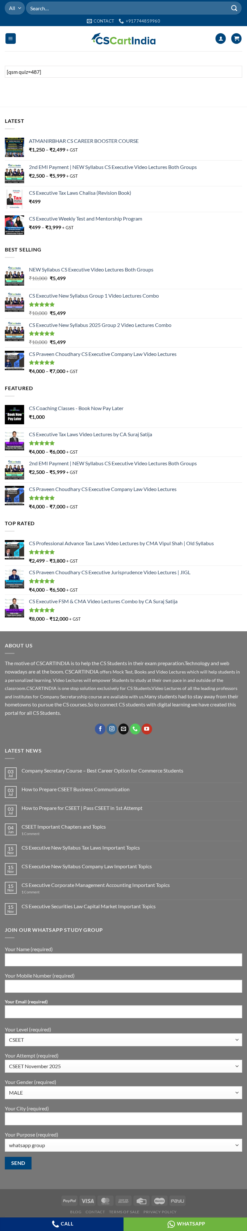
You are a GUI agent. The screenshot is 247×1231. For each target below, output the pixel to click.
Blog (75, 1211)
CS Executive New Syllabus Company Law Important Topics (87, 866)
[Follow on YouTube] (147, 729)
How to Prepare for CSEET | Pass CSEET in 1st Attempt (82, 808)
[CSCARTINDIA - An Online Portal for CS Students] (123, 38)
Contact (95, 1211)
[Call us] (135, 729)
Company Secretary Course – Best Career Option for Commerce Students (102, 770)
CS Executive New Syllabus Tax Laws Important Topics (81, 847)
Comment (31, 834)
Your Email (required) (26, 1001)
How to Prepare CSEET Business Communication (76, 789)
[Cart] (236, 38)
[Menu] (10, 38)
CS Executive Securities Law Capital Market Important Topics (89, 906)
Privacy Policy (160, 1211)
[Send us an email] (123, 729)
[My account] (220, 38)
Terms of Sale (124, 1211)
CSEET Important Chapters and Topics (64, 826)
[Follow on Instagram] (111, 729)
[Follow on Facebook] (100, 729)
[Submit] (234, 8)
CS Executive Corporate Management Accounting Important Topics (96, 885)
